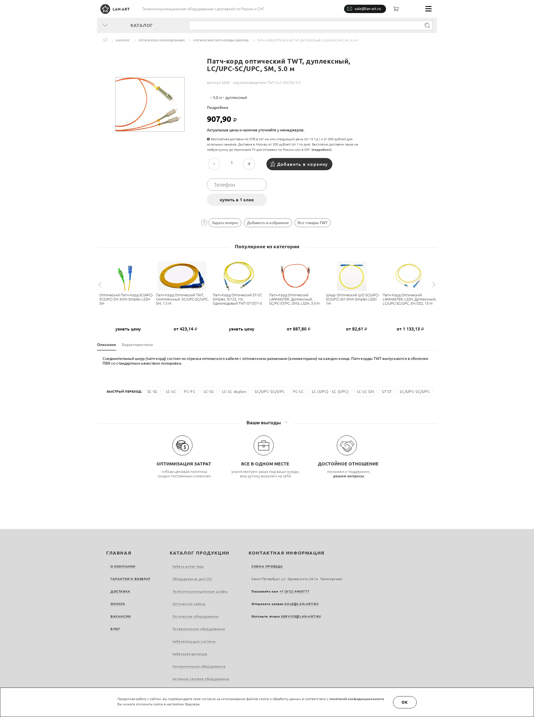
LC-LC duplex (234, 391)
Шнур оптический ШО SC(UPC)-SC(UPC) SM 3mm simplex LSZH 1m (353, 299)
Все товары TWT (313, 222)
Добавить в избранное (268, 222)
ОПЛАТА (117, 604)
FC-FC (190, 391)
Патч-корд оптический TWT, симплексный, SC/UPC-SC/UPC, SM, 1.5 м (182, 299)
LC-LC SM (365, 391)
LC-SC (209, 391)
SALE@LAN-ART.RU (301, 604)
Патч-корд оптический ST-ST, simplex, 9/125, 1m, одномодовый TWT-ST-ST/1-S (237, 299)
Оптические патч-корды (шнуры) (221, 40)
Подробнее (217, 107)
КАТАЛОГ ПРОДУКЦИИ (199, 552)
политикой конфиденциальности (356, 699)
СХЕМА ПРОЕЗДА (267, 566)
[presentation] (100, 285)
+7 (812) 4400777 (295, 591)
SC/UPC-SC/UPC (269, 391)
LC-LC (171, 391)
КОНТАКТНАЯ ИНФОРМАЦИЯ (287, 552)
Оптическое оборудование (162, 40)
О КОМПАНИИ (122, 566)
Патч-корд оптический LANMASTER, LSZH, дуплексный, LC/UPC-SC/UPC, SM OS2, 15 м (409, 299)
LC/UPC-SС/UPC (415, 391)
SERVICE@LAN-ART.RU (301, 616)
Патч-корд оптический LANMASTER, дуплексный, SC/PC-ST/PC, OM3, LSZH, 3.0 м (294, 299)
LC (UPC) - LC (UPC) (330, 391)
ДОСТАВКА (120, 591)
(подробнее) (322, 149)
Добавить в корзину (302, 164)
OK (405, 702)
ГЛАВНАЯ (118, 552)
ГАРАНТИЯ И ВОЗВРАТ (130, 579)
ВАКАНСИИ (120, 616)
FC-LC (298, 391)
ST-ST (387, 391)
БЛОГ (115, 629)
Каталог (123, 40)
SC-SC (152, 391)
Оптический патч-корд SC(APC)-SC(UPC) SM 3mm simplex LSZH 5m (126, 299)
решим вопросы (348, 476)
